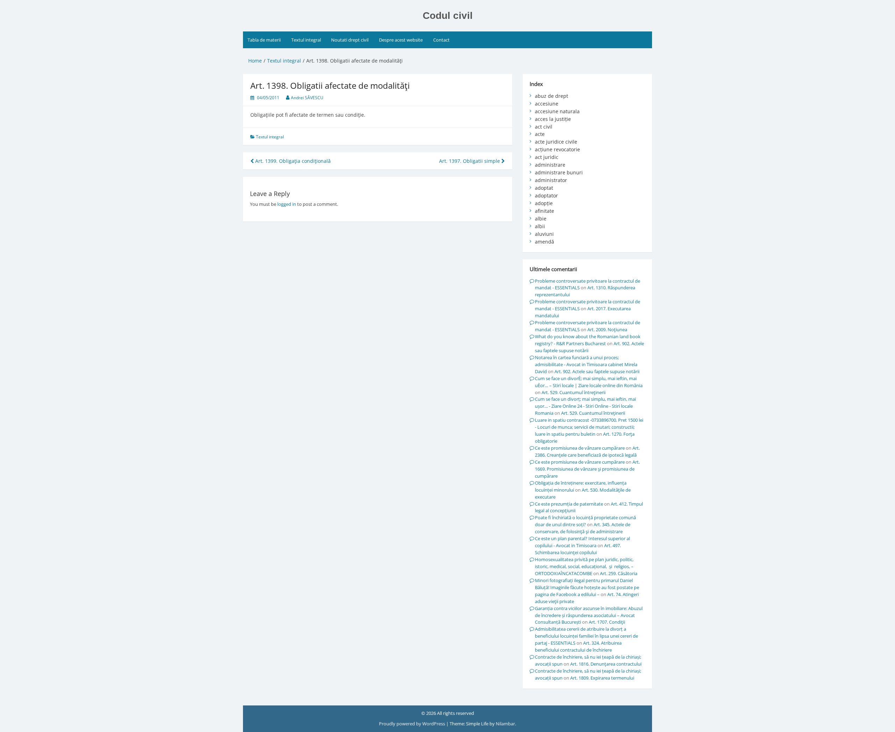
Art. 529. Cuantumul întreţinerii (574, 392)
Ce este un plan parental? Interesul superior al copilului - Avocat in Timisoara (582, 542)
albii (540, 226)
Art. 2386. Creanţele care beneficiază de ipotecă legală (587, 451)
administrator (551, 180)
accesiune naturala (557, 111)
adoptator (546, 195)
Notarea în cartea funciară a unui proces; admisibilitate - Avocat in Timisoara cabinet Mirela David (586, 364)
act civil (543, 126)
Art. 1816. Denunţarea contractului (606, 664)
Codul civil (448, 15)
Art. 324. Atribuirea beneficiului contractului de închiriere (578, 646)
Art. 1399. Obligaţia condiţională (292, 161)
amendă (544, 241)
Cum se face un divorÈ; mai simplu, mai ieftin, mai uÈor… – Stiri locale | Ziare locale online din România (589, 382)
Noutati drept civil (349, 40)
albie (540, 218)
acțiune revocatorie (557, 149)
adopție (544, 203)
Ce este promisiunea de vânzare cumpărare (580, 448)
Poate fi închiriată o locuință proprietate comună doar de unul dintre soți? (585, 521)
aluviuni (544, 234)
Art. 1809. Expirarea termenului (602, 678)
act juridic (546, 157)
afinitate (544, 211)
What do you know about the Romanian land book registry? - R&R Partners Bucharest (587, 340)
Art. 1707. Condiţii (607, 622)
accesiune (546, 103)
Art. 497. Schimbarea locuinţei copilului (578, 549)
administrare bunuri (559, 172)
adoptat (544, 187)
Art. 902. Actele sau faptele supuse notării (596, 371)
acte (540, 134)
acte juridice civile (556, 141)
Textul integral (306, 40)
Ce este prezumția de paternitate (569, 504)
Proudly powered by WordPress (412, 723)
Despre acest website (401, 40)
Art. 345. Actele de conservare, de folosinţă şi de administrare (582, 528)
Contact (441, 40)
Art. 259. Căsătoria (618, 573)
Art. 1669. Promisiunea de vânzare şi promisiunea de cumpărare (587, 469)
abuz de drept (551, 96)
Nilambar (505, 723)
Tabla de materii (264, 40)
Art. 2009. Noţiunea (607, 329)
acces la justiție (553, 119)
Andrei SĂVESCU (307, 98)
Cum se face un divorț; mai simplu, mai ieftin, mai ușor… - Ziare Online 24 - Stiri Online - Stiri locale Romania (585, 406)
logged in (286, 204)
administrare (550, 164)
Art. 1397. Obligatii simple (470, 161)
